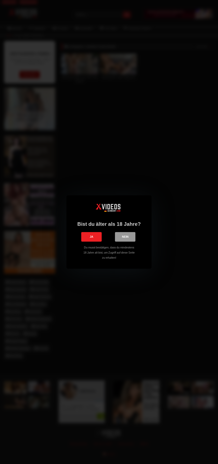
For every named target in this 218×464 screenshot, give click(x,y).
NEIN (125, 236)
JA (91, 236)
